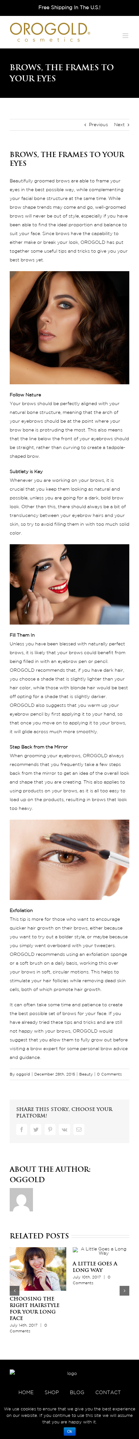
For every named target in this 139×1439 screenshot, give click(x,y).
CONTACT (108, 1393)
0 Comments (109, 1074)
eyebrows (69, 756)
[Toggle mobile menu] (126, 35)
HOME (26, 1393)
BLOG (77, 1393)
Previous (98, 125)
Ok (69, 1431)
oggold (23, 1074)
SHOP (52, 1393)
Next (119, 125)
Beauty (86, 1074)
